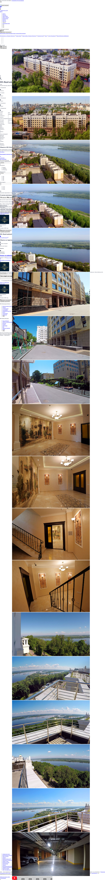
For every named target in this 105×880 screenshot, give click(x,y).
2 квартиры (2, 157)
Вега (3, 327)
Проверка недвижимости (7, 867)
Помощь (4, 865)
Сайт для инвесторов (6, 869)
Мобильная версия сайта (5, 877)
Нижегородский (40, 35)
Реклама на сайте (5, 862)
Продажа (4, 15)
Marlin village (4, 325)
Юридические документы (7, 855)
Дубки (3, 329)
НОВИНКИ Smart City (6, 311)
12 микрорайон (5, 308)
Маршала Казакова (6, 328)
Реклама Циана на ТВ (6, 858)
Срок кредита (2, 182)
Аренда (3, 13)
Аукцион (4, 857)
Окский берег (5, 313)
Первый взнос (2, 171)
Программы (2, 165)
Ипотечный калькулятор (7, 866)
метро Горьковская (52, 35)
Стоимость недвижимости (5, 161)
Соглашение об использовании (18, 0)
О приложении (3, 878)
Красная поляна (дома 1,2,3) (8, 306)
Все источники (3, 273)
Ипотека (4, 19)
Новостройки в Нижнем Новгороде (29, 35)
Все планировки (3, 159)
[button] (2, 33)
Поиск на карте (5, 856)
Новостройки (5, 16)
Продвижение (5, 863)
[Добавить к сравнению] (1, 30)
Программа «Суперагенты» (7, 860)
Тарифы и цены (5, 861)
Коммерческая (5, 18)
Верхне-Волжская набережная (63, 35)
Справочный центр (6, 854)
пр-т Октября (5, 309)
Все (3, 316)
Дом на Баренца (5, 320)
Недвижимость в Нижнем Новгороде (7, 35)
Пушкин (4, 324)
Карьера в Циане (5, 868)
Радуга (3, 312)
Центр (46, 35)
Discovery (4, 323)
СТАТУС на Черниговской (7, 322)
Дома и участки (5, 17)
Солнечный (4, 314)
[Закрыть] (1, 2)
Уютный (4, 307)
